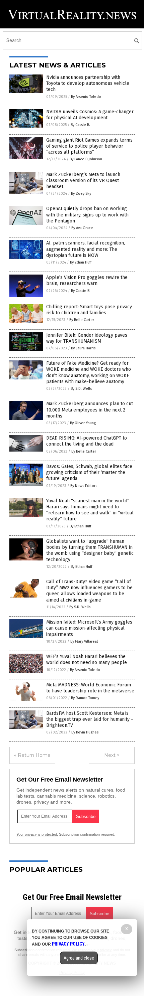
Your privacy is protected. (37, 834)
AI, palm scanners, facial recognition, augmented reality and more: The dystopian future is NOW (85, 249)
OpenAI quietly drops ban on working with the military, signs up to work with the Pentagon (87, 214)
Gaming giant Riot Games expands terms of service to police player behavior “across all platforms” (89, 146)
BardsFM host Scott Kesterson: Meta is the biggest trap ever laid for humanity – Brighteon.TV (90, 719)
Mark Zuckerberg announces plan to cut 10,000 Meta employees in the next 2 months (89, 410)
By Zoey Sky (81, 193)
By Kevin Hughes (84, 732)
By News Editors (83, 486)
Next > (112, 755)
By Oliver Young (83, 423)
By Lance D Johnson (86, 159)
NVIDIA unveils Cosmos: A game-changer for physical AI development (90, 115)
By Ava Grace (82, 228)
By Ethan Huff (80, 262)
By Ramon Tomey (85, 698)
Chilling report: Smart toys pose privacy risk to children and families (89, 310)
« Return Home (32, 755)
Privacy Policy (68, 944)
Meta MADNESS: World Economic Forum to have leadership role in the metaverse (90, 688)
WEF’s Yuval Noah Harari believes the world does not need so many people (86, 659)
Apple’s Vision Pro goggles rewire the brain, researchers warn (87, 280)
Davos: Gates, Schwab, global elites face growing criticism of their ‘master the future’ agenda (89, 472)
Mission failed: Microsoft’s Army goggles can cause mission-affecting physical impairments (89, 628)
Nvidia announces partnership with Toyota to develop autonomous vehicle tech (87, 83)
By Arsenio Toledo (86, 97)
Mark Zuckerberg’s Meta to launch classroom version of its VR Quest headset (83, 180)
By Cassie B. (80, 125)
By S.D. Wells (81, 388)
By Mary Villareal (84, 641)
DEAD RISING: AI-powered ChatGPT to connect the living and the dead (86, 441)
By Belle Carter (81, 320)
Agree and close (79, 958)
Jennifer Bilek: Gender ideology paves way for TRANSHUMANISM (86, 338)
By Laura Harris (83, 348)
